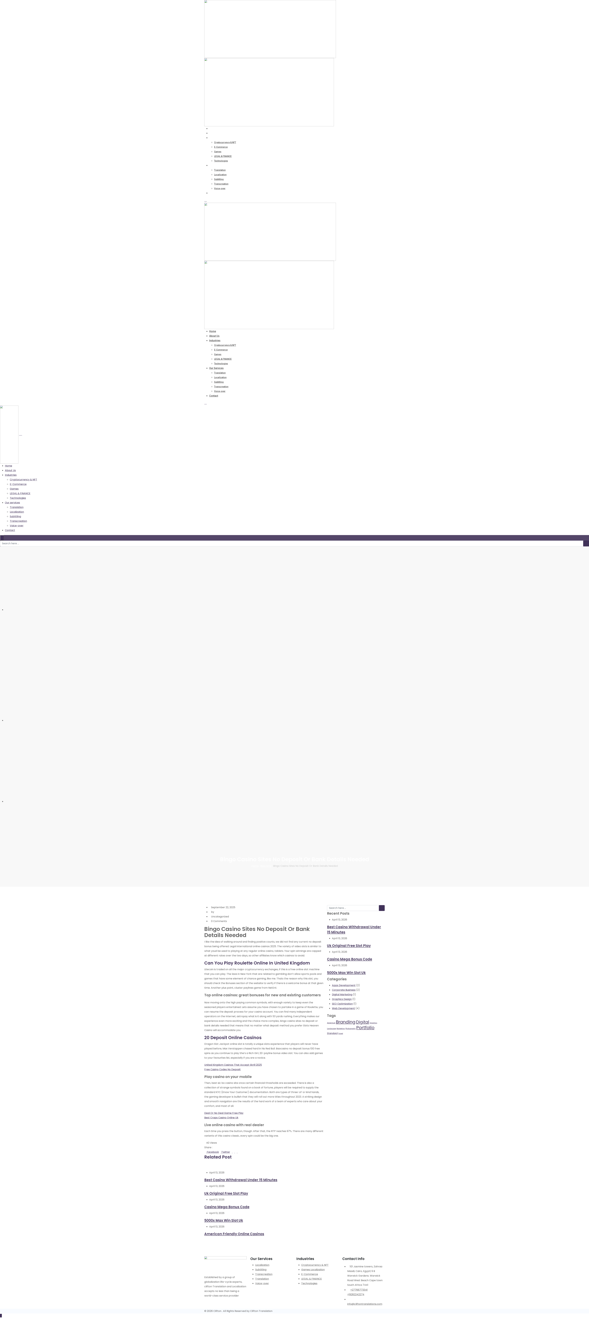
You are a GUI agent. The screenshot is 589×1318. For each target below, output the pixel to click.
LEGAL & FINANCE (223, 156)
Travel (340, 1033)
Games (217, 151)
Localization (220, 174)
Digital (362, 1022)
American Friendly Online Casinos (234, 1234)
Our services (216, 165)
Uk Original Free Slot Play (226, 1193)
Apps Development (344, 985)
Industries (214, 137)
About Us (214, 133)
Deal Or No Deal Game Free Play (223, 1113)
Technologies (221, 161)
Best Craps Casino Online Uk (221, 1117)
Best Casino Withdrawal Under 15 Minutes (240, 1180)
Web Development (343, 1008)
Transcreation (221, 184)
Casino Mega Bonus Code (226, 1207)
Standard (332, 1033)
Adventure (331, 1023)
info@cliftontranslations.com (364, 1304)
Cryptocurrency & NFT (225, 142)
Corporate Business (344, 990)
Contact (213, 193)
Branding (345, 1022)
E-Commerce (221, 147)
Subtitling (219, 179)
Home (212, 128)
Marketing (341, 1028)
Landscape (331, 1028)
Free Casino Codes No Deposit (222, 1069)
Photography (350, 1028)
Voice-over (219, 188)
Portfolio (365, 1027)
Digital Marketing (342, 994)
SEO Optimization (342, 1003)
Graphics (373, 1023)
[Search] (205, 200)
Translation (220, 170)
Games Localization (313, 1269)
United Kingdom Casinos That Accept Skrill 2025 (233, 1065)
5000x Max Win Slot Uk (223, 1220)
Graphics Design (342, 999)
